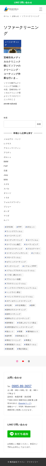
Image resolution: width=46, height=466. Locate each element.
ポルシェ (7, 157)
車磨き (28, 340)
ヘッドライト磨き (13, 292)
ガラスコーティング (14, 248)
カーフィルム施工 (13, 244)
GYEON (9, 227)
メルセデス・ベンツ (12, 139)
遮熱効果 (9, 349)
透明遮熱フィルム (13, 344)
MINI (6, 179)
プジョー (7, 206)
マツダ (6, 215)
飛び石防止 (23, 349)
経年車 (9, 335)
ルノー (6, 220)
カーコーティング (13, 235)
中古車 (9, 305)
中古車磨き (21, 305)
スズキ (6, 184)
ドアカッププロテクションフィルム (20, 270)
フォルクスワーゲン (12, 202)
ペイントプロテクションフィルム (19, 296)
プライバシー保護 (13, 279)
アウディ (7, 152)
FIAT (6, 166)
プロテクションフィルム (16, 283)
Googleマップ (25, 403)
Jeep (6, 175)
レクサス (7, 143)
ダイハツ (7, 193)
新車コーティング (13, 314)
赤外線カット (22, 335)
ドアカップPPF (30, 266)
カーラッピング (32, 244)
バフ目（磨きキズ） (14, 275)
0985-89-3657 (22, 386)
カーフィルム (33, 240)
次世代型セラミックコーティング (19, 327)
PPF (20, 227)
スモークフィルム (13, 257)
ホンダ (6, 211)
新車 (33, 305)
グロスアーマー (34, 248)
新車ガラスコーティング (16, 309)
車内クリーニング (13, 340)
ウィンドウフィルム (14, 231)
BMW (6, 161)
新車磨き (9, 322)
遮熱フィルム (31, 344)
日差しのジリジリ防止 (27, 322)
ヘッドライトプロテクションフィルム (21, 288)
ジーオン (36, 253)
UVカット (31, 227)
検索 (6, 117)
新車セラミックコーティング (17, 318)
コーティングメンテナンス (17, 253)
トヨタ (6, 197)
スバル (6, 188)
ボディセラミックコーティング (18, 301)
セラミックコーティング (16, 261)
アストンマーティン (12, 148)
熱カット (9, 331)
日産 (6, 170)
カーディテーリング (14, 240)
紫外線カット (33, 331)
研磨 (20, 331)
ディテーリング (12, 266)
